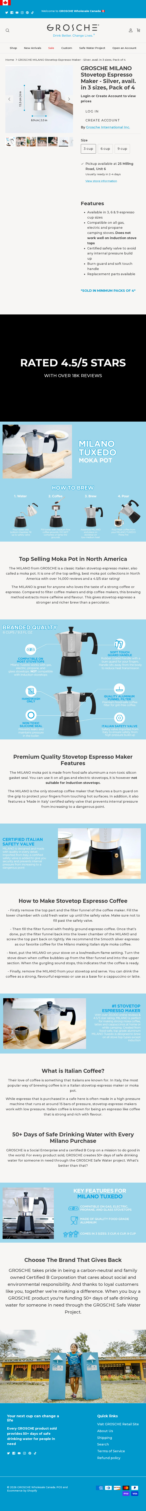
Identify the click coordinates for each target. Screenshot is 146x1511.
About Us (105, 1431)
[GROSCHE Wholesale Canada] (73, 30)
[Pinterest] (27, 12)
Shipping (104, 1438)
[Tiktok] (32, 12)
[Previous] (9, 99)
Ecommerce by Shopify (22, 1490)
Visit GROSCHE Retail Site (118, 1424)
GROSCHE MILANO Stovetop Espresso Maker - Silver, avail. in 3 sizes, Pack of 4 (72, 59)
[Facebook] (12, 12)
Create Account (102, 120)
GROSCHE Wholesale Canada (36, 1487)
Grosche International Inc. (108, 127)
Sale (51, 48)
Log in (92, 111)
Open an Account (124, 48)
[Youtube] (17, 12)
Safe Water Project (92, 48)
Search (103, 1444)
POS (59, 1487)
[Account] (130, 30)
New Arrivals (32, 48)
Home (9, 59)
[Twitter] (6, 12)
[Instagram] (22, 12)
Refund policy (108, 1458)
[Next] (69, 99)
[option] (39, 99)
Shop (13, 48)
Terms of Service (111, 1451)
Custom (66, 48)
